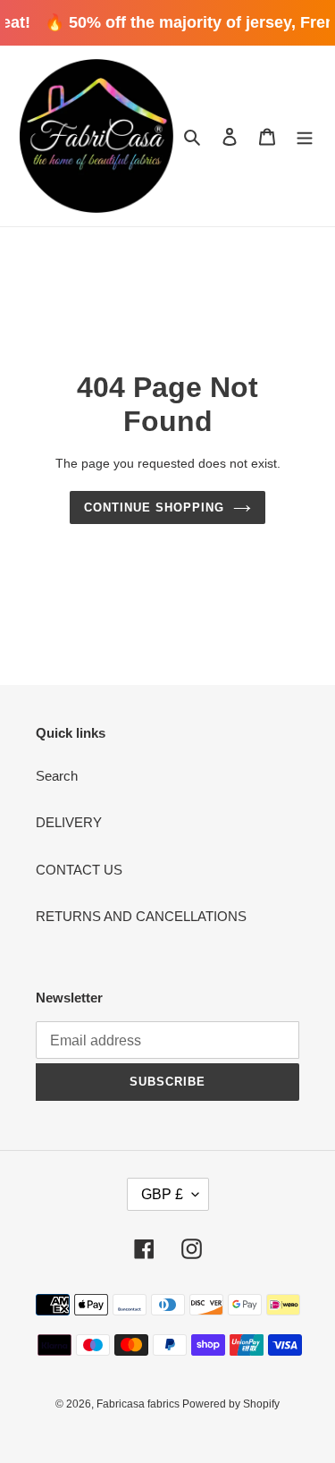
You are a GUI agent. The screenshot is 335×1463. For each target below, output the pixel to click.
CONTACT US (79, 869)
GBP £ (162, 1194)
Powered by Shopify (231, 1404)
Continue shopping (154, 507)
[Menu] (304, 136)
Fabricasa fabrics (139, 1404)
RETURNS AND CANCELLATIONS (141, 916)
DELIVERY (69, 822)
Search (57, 775)
